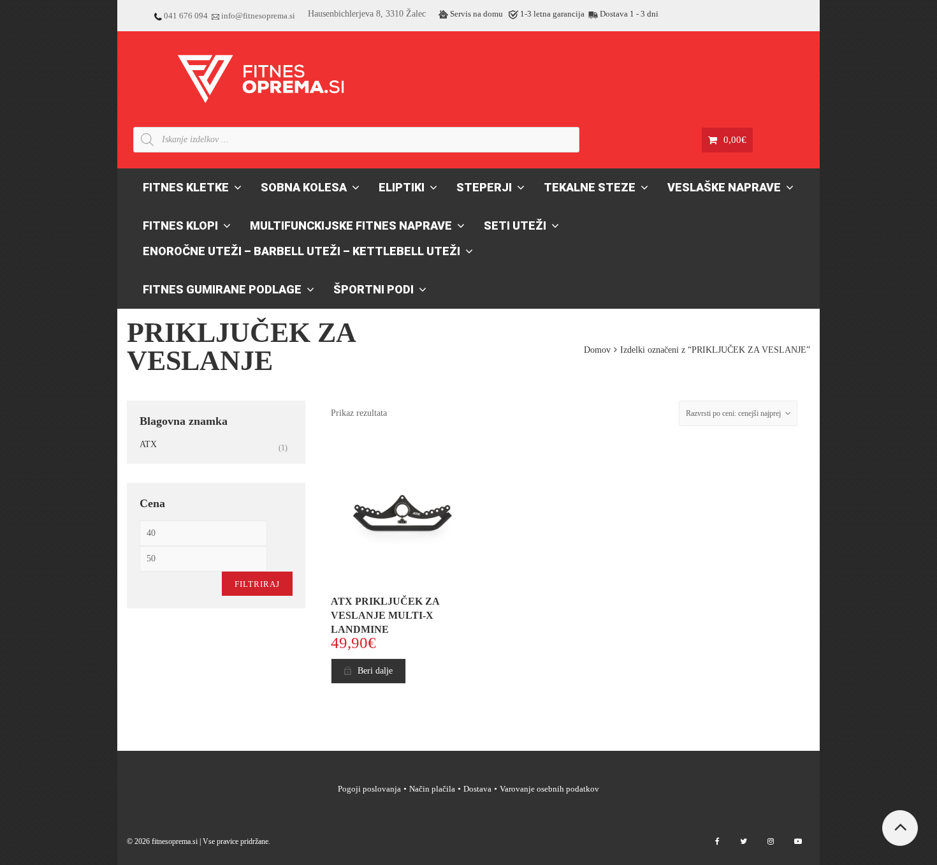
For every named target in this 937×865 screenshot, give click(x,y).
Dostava (477, 789)
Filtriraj (257, 584)
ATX (148, 444)
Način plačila (432, 789)
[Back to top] (900, 828)
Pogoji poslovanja (369, 789)
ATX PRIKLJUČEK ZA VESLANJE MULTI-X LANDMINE (385, 615)
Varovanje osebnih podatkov (549, 789)
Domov (597, 350)
